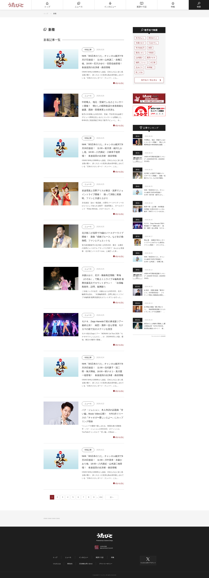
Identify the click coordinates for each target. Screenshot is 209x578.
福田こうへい (141, 62)
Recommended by (156, 336)
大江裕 (152, 62)
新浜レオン (140, 53)
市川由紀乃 (140, 48)
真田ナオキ (151, 57)
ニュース (68, 557)
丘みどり (139, 67)
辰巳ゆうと (152, 38)
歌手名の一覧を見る (149, 80)
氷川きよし (140, 38)
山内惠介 (139, 57)
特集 (112, 557)
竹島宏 (151, 53)
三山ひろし (152, 43)
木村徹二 (150, 67)
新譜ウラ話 (99, 557)
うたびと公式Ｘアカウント (148, 562)
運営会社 (69, 563)
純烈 (150, 48)
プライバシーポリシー (105, 563)
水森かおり (140, 43)
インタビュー (83, 557)
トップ (46, 13)
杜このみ (139, 72)
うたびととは (57, 563)
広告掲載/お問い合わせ (86, 563)
